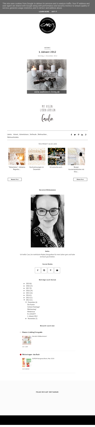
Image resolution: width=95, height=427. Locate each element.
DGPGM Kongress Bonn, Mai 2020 (43, 358)
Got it (54, 11)
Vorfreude (33, 134)
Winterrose (31, 312)
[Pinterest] (51, 270)
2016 (28, 291)
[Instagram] (44, 270)
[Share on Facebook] (71, 134)
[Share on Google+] (85, 134)
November (32, 319)
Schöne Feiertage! (33, 307)
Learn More (44, 11)
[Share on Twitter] (74, 134)
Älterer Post (80, 179)
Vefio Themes (59, 420)
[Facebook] (38, 270)
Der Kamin (31, 305)
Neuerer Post (15, 179)
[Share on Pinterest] (78, 134)
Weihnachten (42, 134)
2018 (28, 286)
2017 (28, 288)
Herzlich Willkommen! (39, 336)
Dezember (31, 302)
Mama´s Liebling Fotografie (32, 332)
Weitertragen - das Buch (30, 354)
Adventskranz (24, 134)
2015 (28, 293)
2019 (28, 284)
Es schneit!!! (31, 314)
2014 (28, 295)
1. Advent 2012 (32, 316)
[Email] (57, 270)
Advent (47, 47)
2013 (28, 298)
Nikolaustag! (31, 309)
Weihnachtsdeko (13, 137)
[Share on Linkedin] (82, 134)
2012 (28, 300)
